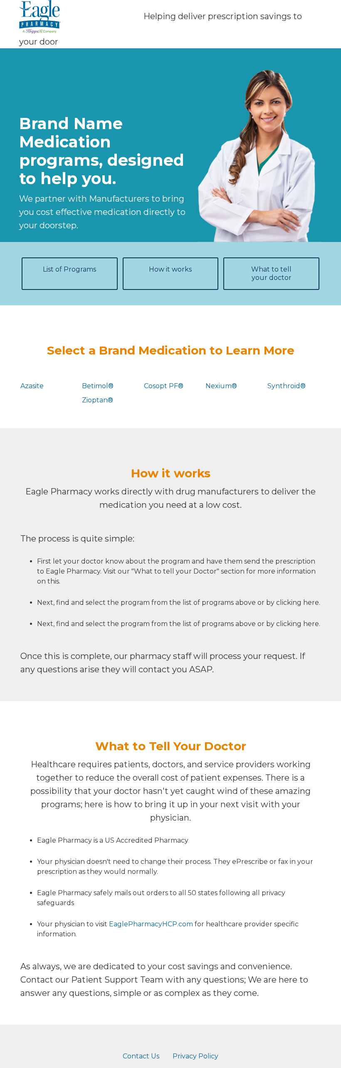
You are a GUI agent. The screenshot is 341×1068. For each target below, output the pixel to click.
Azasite (32, 386)
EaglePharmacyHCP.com (151, 924)
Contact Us (141, 1056)
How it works (170, 269)
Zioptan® (97, 400)
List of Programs (69, 269)
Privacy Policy (195, 1056)
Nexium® (221, 386)
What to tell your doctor (271, 273)
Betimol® (98, 386)
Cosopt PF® (163, 386)
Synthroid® (286, 386)
